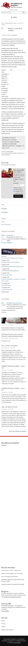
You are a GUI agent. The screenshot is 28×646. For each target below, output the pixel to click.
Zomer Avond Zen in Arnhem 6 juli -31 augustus (12, 258)
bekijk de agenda (5, 291)
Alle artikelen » (4, 212)
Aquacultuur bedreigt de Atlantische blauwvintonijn (12, 584)
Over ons (3, 623)
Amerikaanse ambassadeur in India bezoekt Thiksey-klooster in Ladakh (12, 580)
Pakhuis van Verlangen (8, 325)
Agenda (3, 221)
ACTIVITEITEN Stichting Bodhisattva (10, 270)
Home (2, 23)
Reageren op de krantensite (7, 629)
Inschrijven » (9, 242)
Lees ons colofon (5, 611)
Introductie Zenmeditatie (6, 289)
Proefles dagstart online (6, 275)
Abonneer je (10, 235)
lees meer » (3, 312)
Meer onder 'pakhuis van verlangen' (17, 431)
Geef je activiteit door (6, 224)
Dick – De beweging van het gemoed (9, 576)
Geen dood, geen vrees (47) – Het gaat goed (11, 570)
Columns (3, 626)
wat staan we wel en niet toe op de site (12, 597)
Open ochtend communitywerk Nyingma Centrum (12, 266)
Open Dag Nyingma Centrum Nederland (10, 262)
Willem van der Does (18, 153)
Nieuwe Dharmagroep (6, 285)
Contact (3, 620)
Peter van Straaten (8, 153)
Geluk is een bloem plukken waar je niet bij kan (11, 573)
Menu (15, 17)
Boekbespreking (8, 23)
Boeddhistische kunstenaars (14, 303)
